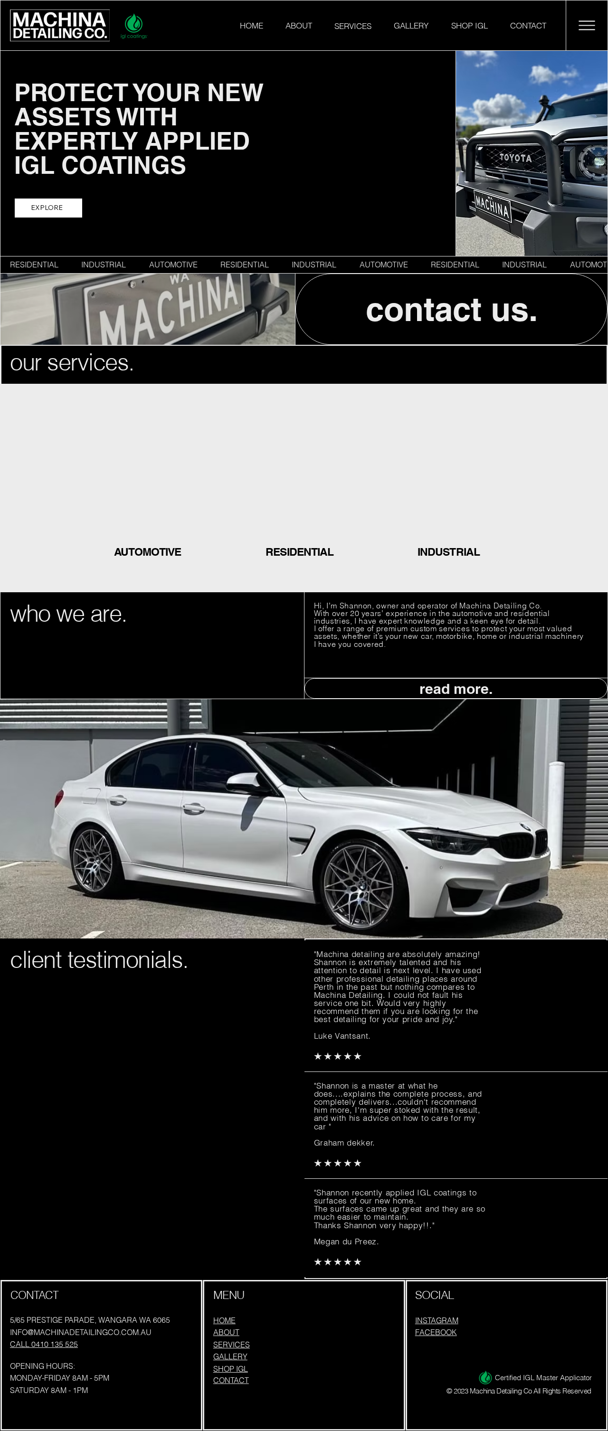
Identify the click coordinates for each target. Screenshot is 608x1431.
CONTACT (231, 1380)
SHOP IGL (230, 1369)
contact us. (452, 309)
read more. (456, 688)
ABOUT (226, 1332)
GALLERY (230, 1356)
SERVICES (231, 1344)
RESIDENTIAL (299, 551)
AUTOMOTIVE (147, 551)
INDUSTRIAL (449, 551)
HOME (224, 1320)
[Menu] (586, 25)
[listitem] (152, 488)
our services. (72, 362)
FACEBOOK (436, 1332)
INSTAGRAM (436, 1320)
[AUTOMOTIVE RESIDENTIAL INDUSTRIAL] (304, 264)
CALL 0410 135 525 (44, 1344)
